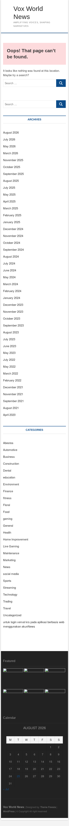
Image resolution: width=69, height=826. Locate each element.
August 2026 (11, 132)
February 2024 (12, 291)
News (6, 567)
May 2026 (9, 146)
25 (18, 776)
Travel (7, 608)
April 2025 (9, 201)
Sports (7, 581)
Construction (11, 463)
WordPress (9, 811)
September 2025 (13, 174)
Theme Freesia (48, 807)
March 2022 (10, 373)
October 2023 (11, 318)
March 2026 (10, 153)
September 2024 (13, 249)
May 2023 (9, 353)
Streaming (9, 587)
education (9, 477)
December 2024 (13, 229)
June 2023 (9, 346)
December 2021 (13, 387)
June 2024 (9, 270)
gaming (7, 519)
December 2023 (13, 305)
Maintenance (11, 553)
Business (9, 457)
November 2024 (13, 236)
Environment (11, 484)
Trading (7, 601)
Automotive (10, 450)
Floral (6, 505)
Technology (10, 594)
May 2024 (9, 277)
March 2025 (10, 208)
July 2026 (9, 139)
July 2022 (9, 359)
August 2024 (11, 256)
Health (7, 532)
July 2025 (9, 187)
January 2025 (11, 222)
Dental (7, 470)
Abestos (8, 443)
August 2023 (11, 332)
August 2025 (11, 181)
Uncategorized (12, 615)
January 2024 (11, 298)
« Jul (6, 789)
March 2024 (10, 284)
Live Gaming (11, 546)
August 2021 (11, 408)
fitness (7, 498)
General (8, 525)
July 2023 (9, 339)
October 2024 (11, 243)
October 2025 (11, 167)
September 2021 (13, 401)
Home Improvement (15, 539)
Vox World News (28, 12)
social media (11, 574)
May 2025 (9, 194)
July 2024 (9, 263)
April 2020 (9, 415)
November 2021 (13, 394)
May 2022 (9, 366)
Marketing (9, 560)
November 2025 (13, 160)
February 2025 (12, 215)
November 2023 (13, 311)
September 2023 (13, 325)
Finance (8, 491)
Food (6, 512)
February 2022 (12, 380)
